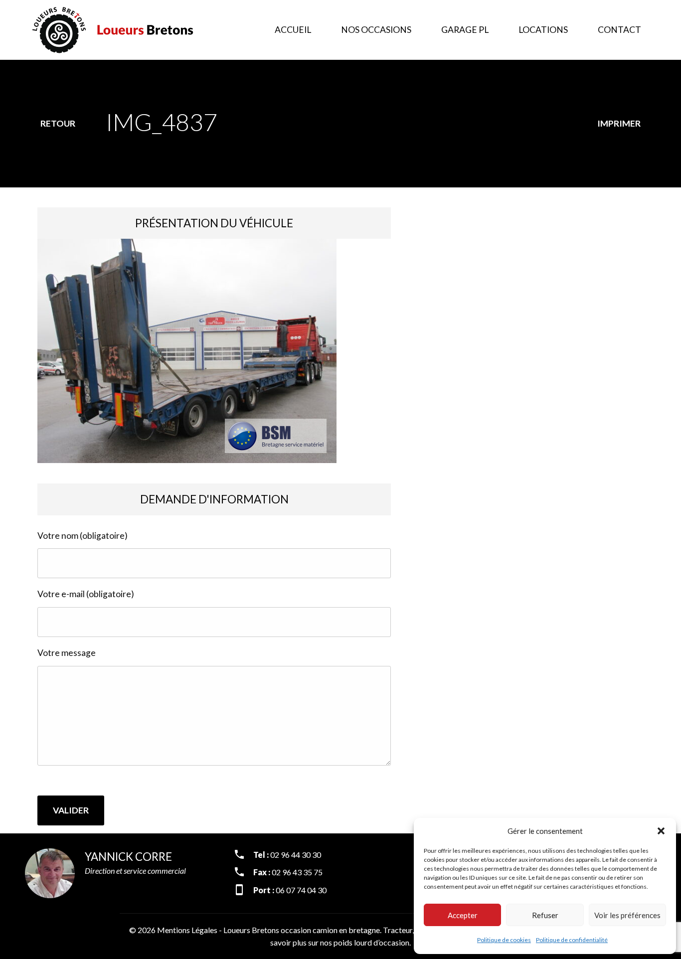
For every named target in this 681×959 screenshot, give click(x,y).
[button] (661, 831)
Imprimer (619, 123)
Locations (543, 29)
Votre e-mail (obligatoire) (85, 594)
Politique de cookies (504, 940)
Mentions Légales (187, 930)
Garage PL (465, 29)
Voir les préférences (627, 915)
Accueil (293, 29)
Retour (57, 123)
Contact (619, 29)
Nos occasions (376, 29)
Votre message (66, 652)
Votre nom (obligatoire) (82, 535)
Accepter (463, 915)
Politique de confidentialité (572, 940)
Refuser (545, 915)
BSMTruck (129, 30)
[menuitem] (293, 29)
